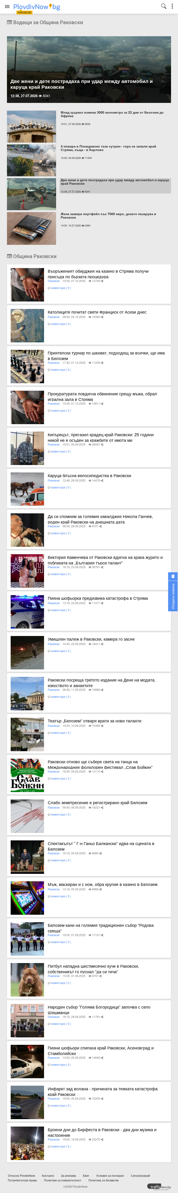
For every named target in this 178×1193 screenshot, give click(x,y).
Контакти (48, 1175)
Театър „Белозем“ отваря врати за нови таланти (94, 721)
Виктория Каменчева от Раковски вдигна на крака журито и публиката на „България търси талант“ (105, 560)
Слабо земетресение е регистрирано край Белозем (97, 802)
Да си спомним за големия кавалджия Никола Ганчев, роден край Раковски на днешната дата (100, 519)
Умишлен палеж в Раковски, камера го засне (91, 639)
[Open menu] (7, 6)
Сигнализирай (141, 1175)
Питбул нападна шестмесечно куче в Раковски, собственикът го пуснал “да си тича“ (93, 968)
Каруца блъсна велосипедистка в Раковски (89, 475)
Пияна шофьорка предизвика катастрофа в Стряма (98, 598)
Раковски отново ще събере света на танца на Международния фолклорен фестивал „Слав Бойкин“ (100, 764)
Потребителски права (22, 1180)
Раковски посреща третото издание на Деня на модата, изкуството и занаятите (102, 682)
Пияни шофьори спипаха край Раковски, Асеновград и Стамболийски (101, 1050)
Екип (86, 1175)
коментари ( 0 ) (61, 288)
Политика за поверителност (62, 1180)
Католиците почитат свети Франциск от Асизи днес (97, 312)
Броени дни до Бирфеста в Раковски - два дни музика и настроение (102, 1132)
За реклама (69, 1175)
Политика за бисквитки (104, 1180)
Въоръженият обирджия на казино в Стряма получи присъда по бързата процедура (98, 273)
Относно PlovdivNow (22, 1175)
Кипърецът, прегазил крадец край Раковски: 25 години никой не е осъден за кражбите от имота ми (101, 437)
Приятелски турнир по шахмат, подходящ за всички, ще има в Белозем (106, 355)
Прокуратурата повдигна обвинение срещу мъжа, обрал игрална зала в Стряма (102, 396)
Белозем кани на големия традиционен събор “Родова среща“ (101, 928)
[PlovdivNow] (161, 1188)
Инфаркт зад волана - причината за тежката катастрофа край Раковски (103, 1091)
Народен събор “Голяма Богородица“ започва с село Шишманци (99, 1009)
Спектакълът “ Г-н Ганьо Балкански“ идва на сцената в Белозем (101, 846)
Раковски (54, 281)
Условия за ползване (110, 1175)
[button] (102, 281)
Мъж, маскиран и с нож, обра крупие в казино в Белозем (102, 884)
